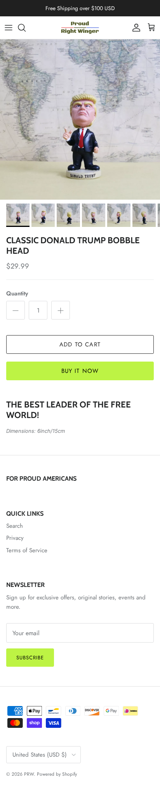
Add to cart (80, 344)
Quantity (17, 294)
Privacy (15, 538)
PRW (29, 774)
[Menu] (8, 27)
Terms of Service (26, 550)
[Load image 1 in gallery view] (80, 119)
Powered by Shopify (57, 774)
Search (14, 526)
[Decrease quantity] (15, 310)
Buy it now (80, 371)
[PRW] (80, 27)
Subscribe (30, 657)
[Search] (25, 27)
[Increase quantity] (60, 310)
